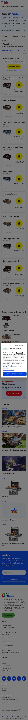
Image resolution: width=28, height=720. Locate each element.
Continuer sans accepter (18, 345)
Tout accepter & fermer (14, 374)
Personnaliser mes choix (8, 370)
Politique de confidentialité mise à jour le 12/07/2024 (12, 367)
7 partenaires (19, 352)
